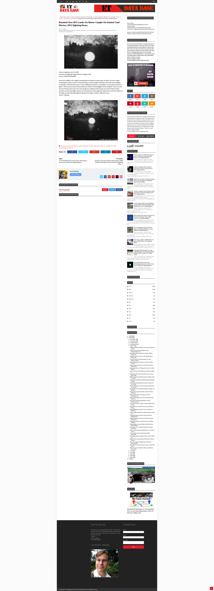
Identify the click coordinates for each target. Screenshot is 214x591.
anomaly (83, 17)
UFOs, (114, 30)
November (133, 341)
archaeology (89, 17)
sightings (105, 17)
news (130, 315)
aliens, (65, 30)
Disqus (112, 189)
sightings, (101, 30)
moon (130, 308)
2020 (130, 336)
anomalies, (74, 30)
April (131, 455)
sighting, (96, 30)
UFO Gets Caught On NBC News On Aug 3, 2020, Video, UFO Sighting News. (144, 241)
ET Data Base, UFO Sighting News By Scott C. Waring (70, 589)
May (131, 454)
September (133, 344)
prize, (92, 30)
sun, (105, 30)
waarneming (74, 18)
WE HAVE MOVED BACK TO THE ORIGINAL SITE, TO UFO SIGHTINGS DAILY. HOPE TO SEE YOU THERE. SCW (144, 252)
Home (61, 1)
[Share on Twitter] (83, 152)
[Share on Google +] (94, 152)
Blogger (105, 189)
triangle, (108, 30)
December (133, 339)
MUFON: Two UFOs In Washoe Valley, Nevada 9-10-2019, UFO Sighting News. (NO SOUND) (144, 180)
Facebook (119, 189)
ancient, (69, 30)
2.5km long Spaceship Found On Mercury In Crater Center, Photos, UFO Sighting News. (143, 168)
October (132, 342)
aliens (68, 17)
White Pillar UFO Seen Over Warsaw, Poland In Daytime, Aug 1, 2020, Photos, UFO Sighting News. (144, 217)
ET (93, 17)
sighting (100, 17)
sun (109, 17)
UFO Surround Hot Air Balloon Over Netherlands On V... (139, 351)
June (131, 452)
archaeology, (85, 30)
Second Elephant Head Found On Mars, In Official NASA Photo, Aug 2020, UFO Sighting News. (143, 229)
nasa (130, 311)
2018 (130, 459)
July (131, 450)
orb (129, 318)
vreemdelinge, (62, 31)
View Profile (76, 174)
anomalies (77, 17)
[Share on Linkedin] (106, 152)
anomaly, (79, 30)
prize (96, 17)
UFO (117, 17)
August (132, 345)
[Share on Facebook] (72, 152)
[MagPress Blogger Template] (71, 8)
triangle (113, 17)
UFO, (112, 30)
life (129, 305)
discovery (131, 299)
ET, (90, 30)
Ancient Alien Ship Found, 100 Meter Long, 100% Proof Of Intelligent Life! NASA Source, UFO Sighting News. (144, 205)
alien (65, 17)
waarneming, (69, 31)
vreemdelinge (67, 18)
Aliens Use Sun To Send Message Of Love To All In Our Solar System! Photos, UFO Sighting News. (144, 156)
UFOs (61, 18)
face (130, 302)
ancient (72, 17)
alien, (61, 30)
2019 (130, 337)
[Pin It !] (117, 152)
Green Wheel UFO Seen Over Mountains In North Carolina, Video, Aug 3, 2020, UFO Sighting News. (144, 264)
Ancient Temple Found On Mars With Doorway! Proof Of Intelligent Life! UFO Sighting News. (144, 192)
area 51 (130, 292)
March (132, 457)
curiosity (131, 295)
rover (130, 321)
